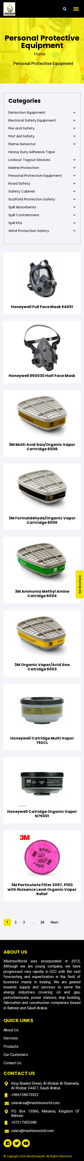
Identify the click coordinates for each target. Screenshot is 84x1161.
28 (42, 922)
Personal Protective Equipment (35, 176)
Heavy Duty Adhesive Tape (31, 151)
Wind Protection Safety (28, 231)
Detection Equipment (27, 112)
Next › (55, 922)
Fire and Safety (21, 128)
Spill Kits (15, 223)
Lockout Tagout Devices (29, 160)
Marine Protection (23, 168)
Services (11, 1038)
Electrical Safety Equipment (32, 120)
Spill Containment (23, 215)
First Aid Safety (21, 136)
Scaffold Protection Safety (31, 199)
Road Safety (19, 183)
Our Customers (16, 1054)
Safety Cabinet (21, 191)
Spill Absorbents (22, 207)
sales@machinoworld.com (32, 1131)
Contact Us (12, 1063)
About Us (11, 1030)
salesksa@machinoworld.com (35, 1103)
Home (40, 53)
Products (11, 1046)
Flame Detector (22, 144)
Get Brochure (80, 584)
